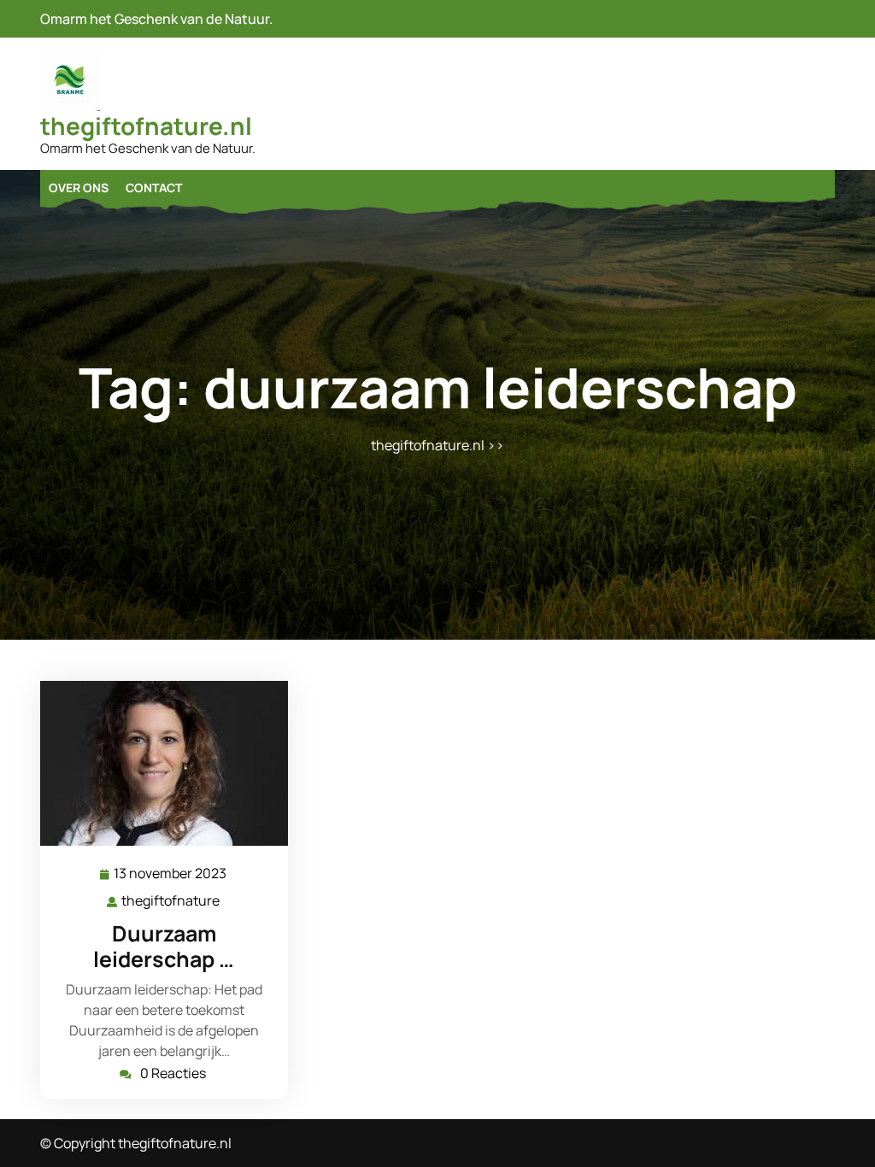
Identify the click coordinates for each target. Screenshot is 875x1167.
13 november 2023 (171, 874)
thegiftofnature (171, 901)
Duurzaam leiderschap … (163, 946)
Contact (154, 187)
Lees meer (157, 763)
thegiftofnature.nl (146, 125)
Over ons (79, 187)
